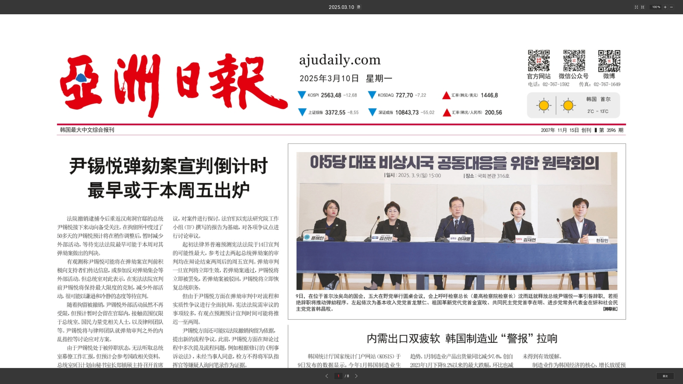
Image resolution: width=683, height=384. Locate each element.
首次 (665, 376)
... (358, 7)
